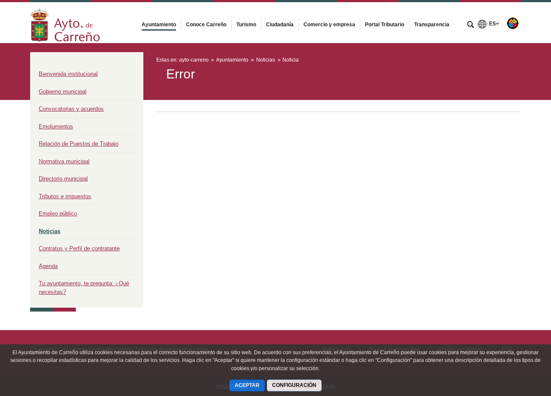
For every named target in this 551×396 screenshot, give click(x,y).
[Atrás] (160, 85)
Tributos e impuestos (65, 196)
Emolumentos (56, 126)
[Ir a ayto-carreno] (65, 22)
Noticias (49, 231)
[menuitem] (158, 25)
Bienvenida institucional (68, 74)
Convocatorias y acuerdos (71, 109)
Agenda (48, 266)
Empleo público (58, 213)
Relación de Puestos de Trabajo (78, 143)
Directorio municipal (63, 178)
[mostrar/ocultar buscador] (470, 25)
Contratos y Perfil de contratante (79, 248)
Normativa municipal (64, 161)
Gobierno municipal (63, 91)
